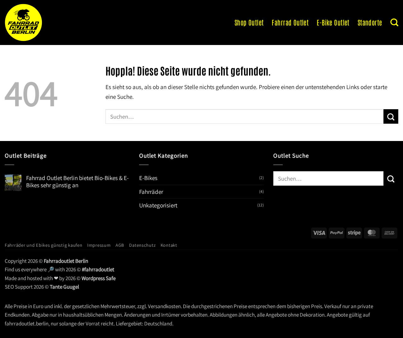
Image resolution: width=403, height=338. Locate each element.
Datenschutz (142, 245)
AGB (120, 245)
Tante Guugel (64, 286)
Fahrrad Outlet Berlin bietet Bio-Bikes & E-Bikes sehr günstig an (77, 181)
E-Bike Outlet (333, 22)
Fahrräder (151, 191)
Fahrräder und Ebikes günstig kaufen (43, 245)
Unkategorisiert (158, 205)
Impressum (99, 245)
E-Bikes (148, 178)
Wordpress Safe (99, 278)
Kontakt (169, 245)
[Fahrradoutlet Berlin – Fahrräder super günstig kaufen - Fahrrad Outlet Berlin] (46, 22)
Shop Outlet (249, 22)
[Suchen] (394, 22)
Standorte (370, 22)
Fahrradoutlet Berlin (66, 260)
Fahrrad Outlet (290, 22)
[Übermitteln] (390, 116)
